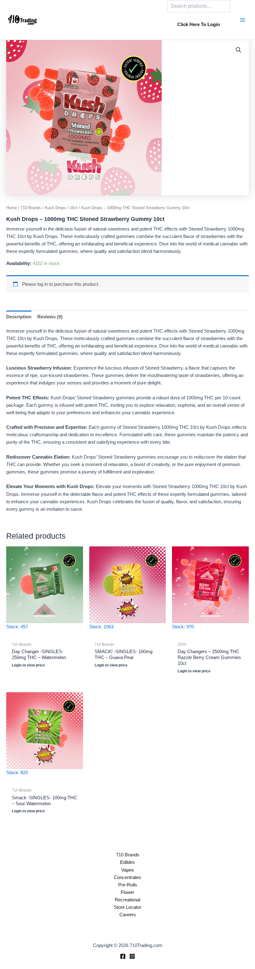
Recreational (127, 899)
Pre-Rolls (127, 884)
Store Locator (127, 907)
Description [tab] (18, 316)
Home (11, 207)
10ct (73, 207)
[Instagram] (132, 956)
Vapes (127, 870)
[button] (238, 50)
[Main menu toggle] (242, 20)
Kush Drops (55, 207)
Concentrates (127, 877)
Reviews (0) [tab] (50, 316)
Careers (127, 914)
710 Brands (31, 207)
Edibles (127, 862)
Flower (127, 892)
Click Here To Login (198, 24)
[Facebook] (123, 956)
